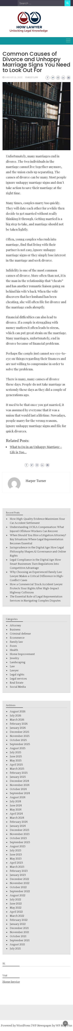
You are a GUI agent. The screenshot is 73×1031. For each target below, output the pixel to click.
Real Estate (16, 682)
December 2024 (19, 781)
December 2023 (19, 830)
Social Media (18, 686)
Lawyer (14, 670)
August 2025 (17, 748)
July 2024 (15, 801)
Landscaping (17, 662)
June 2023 (16, 854)
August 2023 (17, 846)
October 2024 (18, 789)
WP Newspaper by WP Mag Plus (52, 1025)
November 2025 (20, 736)
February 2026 (19, 723)
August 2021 (17, 944)
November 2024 (19, 785)
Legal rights (17, 674)
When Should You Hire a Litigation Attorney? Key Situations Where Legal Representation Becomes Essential (38, 539)
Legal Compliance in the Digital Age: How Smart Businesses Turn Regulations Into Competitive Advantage (35, 563)
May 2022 (15, 907)
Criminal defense (20, 633)
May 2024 (15, 809)
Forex (13, 645)
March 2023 (17, 866)
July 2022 (15, 899)
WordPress (23, 1025)
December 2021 (19, 928)
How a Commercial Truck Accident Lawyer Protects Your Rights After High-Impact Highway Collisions (36, 588)
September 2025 (20, 744)
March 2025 (17, 768)
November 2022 (19, 883)
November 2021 (19, 932)
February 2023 (19, 870)
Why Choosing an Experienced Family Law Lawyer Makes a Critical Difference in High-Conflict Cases (37, 576)
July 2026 (15, 715)
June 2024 (16, 805)
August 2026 (17, 711)
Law (12, 666)
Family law (31, 77)
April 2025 (16, 764)
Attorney (15, 625)
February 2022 (19, 919)
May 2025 (16, 760)
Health (14, 650)
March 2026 (17, 719)
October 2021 (18, 936)
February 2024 (19, 821)
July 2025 (15, 752)
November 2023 (20, 834)
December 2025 (19, 731)
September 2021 (20, 940)
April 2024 (16, 813)
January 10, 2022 (13, 77)
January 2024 (18, 825)
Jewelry (14, 658)
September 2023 (20, 842)
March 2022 (17, 915)
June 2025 (16, 756)
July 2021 (15, 948)
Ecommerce (17, 637)
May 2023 (16, 858)
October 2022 (18, 887)
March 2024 (17, 817)
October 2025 (18, 740)
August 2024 (17, 797)
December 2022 (19, 879)
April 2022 (16, 911)
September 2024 (20, 793)
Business (15, 629)
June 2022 (16, 903)
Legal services (18, 678)
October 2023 (18, 838)
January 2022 (18, 924)
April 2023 (16, 862)
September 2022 (20, 891)
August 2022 (17, 895)
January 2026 (18, 727)
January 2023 (18, 875)
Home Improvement (22, 654)
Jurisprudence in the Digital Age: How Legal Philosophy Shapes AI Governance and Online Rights (38, 551)
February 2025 (19, 772)
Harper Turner (36, 481)
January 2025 (18, 776)
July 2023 (15, 850)
